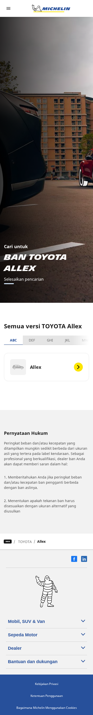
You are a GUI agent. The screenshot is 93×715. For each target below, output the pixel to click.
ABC (13, 340)
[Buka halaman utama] (51, 8)
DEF (32, 340)
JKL (67, 340)
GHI (50, 340)
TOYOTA (25, 541)
